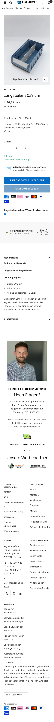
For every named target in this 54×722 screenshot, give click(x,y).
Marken (33, 511)
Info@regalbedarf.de (30, 426)
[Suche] (10, 2)
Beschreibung (11, 258)
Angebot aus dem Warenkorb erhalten (26, 210)
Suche (33, 489)
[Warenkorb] (48, 2)
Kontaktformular (19, 423)
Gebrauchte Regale (39, 588)
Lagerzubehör (37, 561)
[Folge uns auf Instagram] (13, 593)
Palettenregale (37, 545)
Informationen (11, 319)
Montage (34, 495)
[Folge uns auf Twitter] (7, 593)
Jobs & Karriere (37, 516)
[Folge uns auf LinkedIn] (20, 593)
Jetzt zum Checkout (27, 189)
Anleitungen (7, 8)
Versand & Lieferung (13, 511)
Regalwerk (9, 90)
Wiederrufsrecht (11, 531)
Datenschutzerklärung (14, 504)
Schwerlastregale (38, 550)
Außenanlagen (37, 582)
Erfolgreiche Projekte (40, 527)
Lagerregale (36, 556)
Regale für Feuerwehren (10, 611)
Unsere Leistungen (41, 8)
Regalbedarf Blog (38, 521)
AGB (6, 497)
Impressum (9, 517)
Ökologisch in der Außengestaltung (12, 646)
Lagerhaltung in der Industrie (13, 629)
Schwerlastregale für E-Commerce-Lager (14, 620)
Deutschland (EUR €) (14, 695)
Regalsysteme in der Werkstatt (14, 637)
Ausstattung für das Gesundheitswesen (13, 655)
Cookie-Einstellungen (10, 524)
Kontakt (7, 492)
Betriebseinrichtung (39, 572)
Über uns (34, 505)
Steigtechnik (36, 566)
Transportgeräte (38, 577)
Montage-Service (22, 8)
